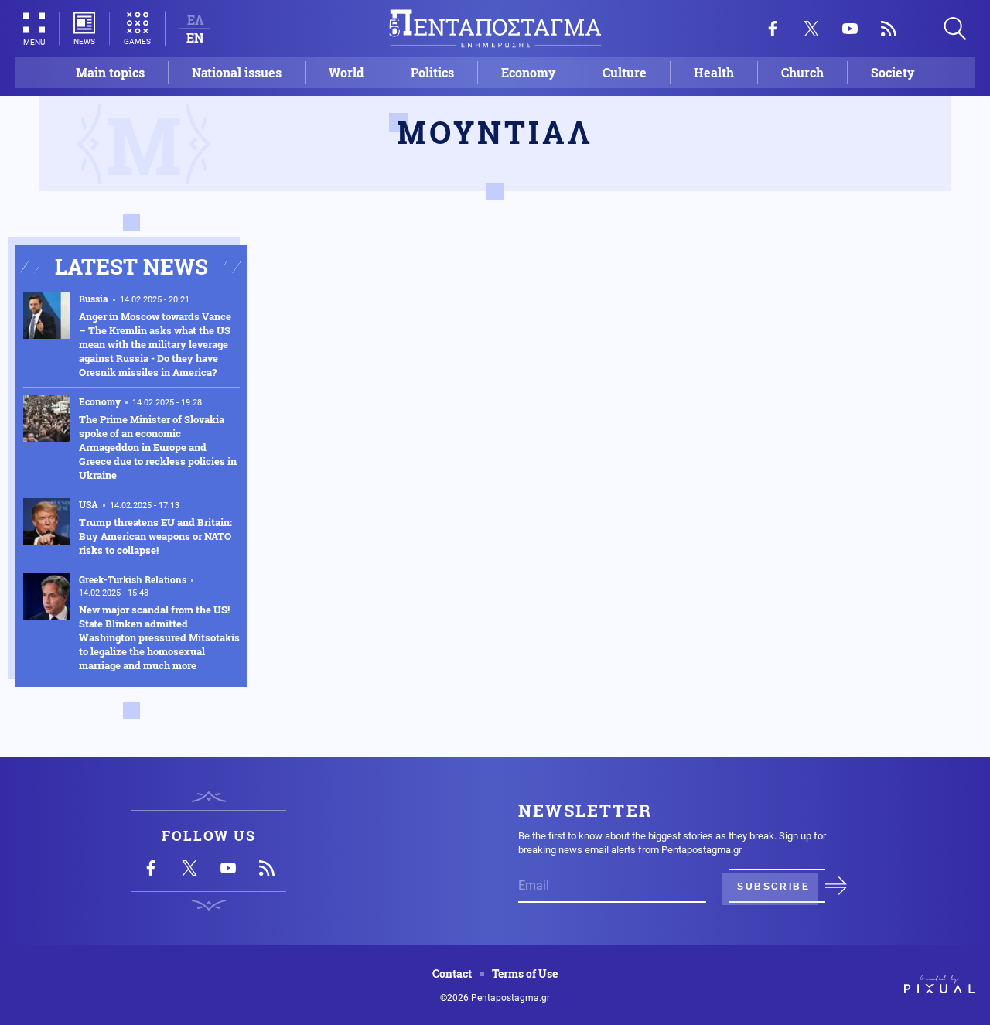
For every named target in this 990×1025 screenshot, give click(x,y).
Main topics (110, 72)
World (346, 72)
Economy (528, 72)
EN (194, 37)
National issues (237, 72)
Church (802, 72)
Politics (432, 72)
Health (714, 72)
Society (892, 72)
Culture (625, 72)
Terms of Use (525, 974)
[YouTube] (850, 28)
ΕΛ (195, 20)
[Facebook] (772, 28)
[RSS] (888, 28)
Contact (452, 974)
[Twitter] (811, 28)
